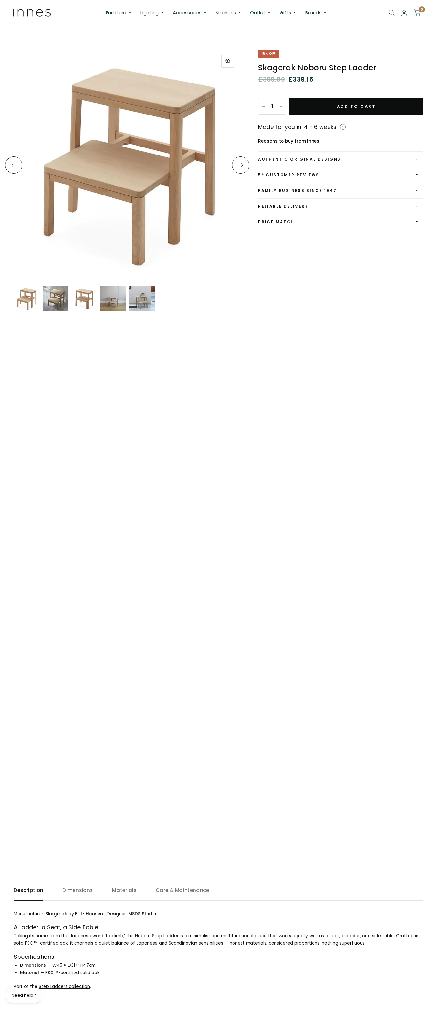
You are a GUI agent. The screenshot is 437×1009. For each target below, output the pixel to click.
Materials (124, 890)
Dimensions (77, 890)
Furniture (116, 12)
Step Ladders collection (64, 986)
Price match (276, 222)
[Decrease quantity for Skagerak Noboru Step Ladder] (263, 106)
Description (28, 890)
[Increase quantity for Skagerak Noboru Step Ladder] (281, 106)
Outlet (258, 12)
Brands (313, 12)
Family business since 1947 (297, 190)
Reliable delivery (283, 206)
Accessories (187, 12)
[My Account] (404, 13)
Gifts (285, 12)
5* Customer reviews (289, 175)
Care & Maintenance (182, 890)
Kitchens (226, 12)
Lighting (149, 12)
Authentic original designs (299, 159)
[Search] (391, 13)
